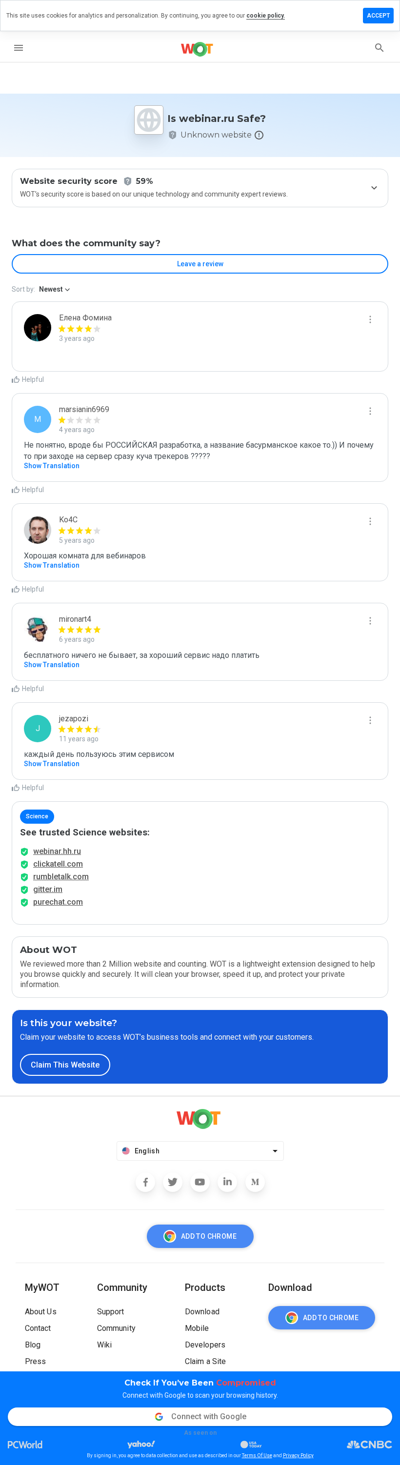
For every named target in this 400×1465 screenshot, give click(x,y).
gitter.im (47, 889)
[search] (379, 47)
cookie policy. (265, 15)
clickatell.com (58, 864)
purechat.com (58, 902)
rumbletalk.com (61, 876)
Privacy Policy (298, 1455)
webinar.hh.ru (57, 851)
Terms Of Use (257, 1455)
